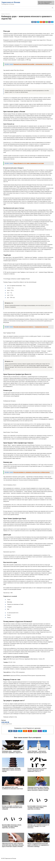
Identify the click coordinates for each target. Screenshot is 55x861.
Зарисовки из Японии (10, 2)
